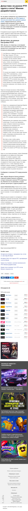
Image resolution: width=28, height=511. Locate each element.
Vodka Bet (8, 310)
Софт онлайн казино (14, 477)
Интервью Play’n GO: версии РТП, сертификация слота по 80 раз (14, 259)
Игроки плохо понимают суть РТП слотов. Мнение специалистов (12, 268)
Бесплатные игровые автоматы (14, 483)
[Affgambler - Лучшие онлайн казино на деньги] (4, 1)
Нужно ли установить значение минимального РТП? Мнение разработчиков (13, 263)
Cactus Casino (9, 333)
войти (21, 281)
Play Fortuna (8, 302)
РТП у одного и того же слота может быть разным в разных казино (13, 20)
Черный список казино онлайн (14, 484)
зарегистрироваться (14, 283)
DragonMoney (9, 306)
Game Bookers (9, 337)
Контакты (14, 490)
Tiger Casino (8, 295)
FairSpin (7, 329)
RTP (2, 273)
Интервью (7, 273)
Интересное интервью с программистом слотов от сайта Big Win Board (13, 254)
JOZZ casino (8, 325)
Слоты (12, 273)
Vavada (7, 299)
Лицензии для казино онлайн (14, 476)
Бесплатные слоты (16, 498)
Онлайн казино (16, 495)
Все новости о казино (5, 367)
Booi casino (8, 321)
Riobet (7, 318)
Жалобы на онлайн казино (16, 502)
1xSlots (7, 314)
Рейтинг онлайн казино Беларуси (14, 470)
